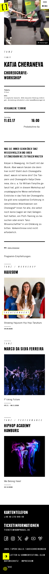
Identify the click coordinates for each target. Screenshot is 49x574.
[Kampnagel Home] (4, 6)
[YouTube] (33, 538)
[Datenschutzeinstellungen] (5, 569)
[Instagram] (13, 538)
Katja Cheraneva (13, 248)
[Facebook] (6, 538)
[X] (20, 538)
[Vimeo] (40, 538)
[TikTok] (26, 538)
